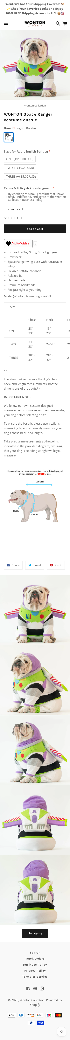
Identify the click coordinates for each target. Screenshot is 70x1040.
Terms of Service (35, 976)
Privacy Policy (35, 970)
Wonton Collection (32, 1000)
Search (35, 952)
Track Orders (35, 958)
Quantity (12, 209)
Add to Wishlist (20, 243)
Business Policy (35, 964)
